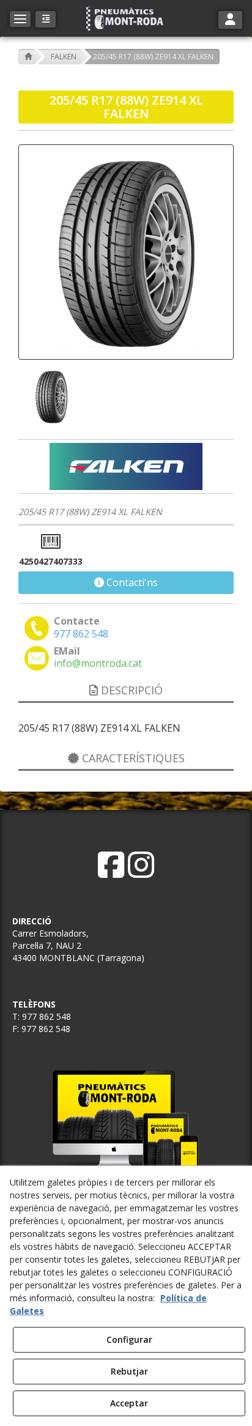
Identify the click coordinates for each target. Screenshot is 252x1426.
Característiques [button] (132, 758)
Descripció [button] (130, 690)
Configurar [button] (129, 1339)
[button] (126, 19)
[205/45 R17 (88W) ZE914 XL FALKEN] (126, 252)
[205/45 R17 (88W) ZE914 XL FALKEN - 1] (50, 396)
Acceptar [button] (129, 1403)
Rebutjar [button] (129, 1371)
